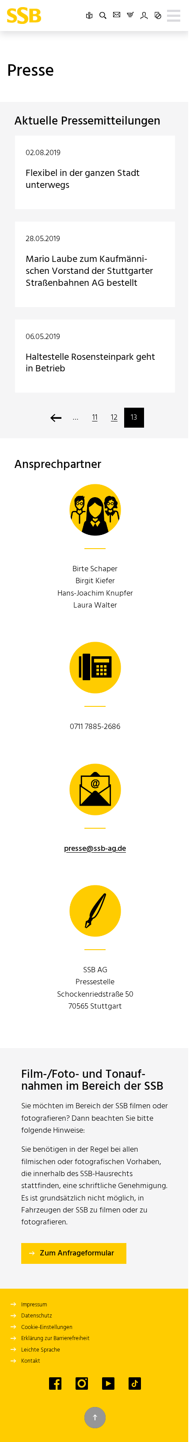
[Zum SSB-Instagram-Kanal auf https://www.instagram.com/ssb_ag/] (82, 1383)
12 (114, 417)
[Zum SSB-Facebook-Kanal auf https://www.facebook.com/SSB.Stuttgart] (55, 1383)
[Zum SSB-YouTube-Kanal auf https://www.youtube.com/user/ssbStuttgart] (108, 1383)
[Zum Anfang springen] (95, 1417)
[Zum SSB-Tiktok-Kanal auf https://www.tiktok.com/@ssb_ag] (135, 1383)
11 (95, 417)
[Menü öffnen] (173, 15)
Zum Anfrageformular (77, 1253)
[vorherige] (56, 418)
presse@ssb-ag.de (95, 848)
